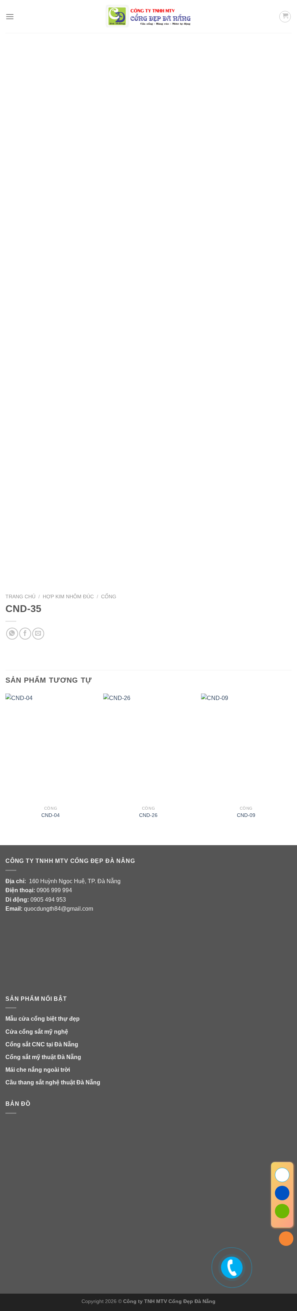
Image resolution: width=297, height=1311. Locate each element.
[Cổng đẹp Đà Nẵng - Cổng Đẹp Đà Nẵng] (148, 16)
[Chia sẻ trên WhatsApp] (12, 634)
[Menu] (9, 16)
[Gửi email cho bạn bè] (38, 634)
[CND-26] (148, 748)
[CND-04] (50, 748)
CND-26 (148, 815)
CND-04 (50, 815)
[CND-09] (246, 748)
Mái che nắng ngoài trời (37, 1070)
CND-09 (246, 815)
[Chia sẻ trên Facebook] (25, 634)
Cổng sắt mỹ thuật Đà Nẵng (43, 1057)
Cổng (108, 596)
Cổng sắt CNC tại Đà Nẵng (41, 1044)
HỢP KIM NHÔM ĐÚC (68, 596)
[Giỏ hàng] (285, 16)
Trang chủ (20, 596)
